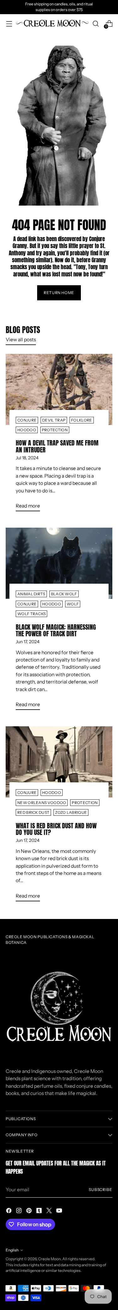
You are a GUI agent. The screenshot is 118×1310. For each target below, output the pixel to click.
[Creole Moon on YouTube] (60, 1211)
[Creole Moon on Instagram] (19, 1211)
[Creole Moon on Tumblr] (39, 1211)
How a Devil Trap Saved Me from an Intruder (57, 446)
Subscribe (100, 1189)
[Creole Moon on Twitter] (49, 1211)
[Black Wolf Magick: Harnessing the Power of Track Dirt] (59, 563)
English (12, 1250)
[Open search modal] (95, 23)
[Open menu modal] (9, 23)
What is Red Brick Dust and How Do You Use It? (56, 829)
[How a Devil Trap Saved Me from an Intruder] (59, 389)
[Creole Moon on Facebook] (9, 1211)
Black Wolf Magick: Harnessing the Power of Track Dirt (56, 630)
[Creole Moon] (52, 23)
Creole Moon (49, 1258)
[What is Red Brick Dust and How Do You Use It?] (59, 761)
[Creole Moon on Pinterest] (29, 1211)
